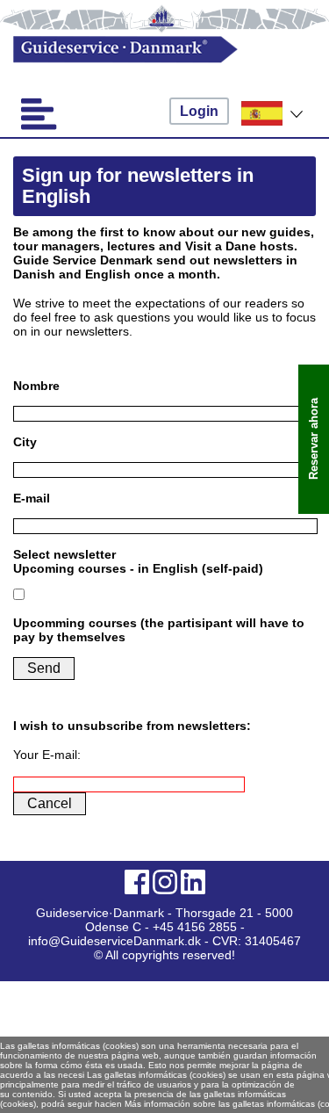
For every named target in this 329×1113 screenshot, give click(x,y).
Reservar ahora (313, 440)
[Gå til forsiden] (149, 49)
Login (199, 111)
